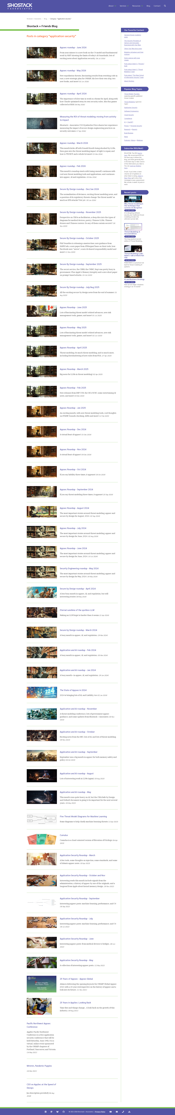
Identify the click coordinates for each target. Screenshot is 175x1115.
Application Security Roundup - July (76, 918)
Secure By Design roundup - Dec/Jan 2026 (79, 189)
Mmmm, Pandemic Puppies (39, 1065)
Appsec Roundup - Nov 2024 (73, 449)
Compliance (128, 118)
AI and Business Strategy (134, 279)
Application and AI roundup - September (79, 751)
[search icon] (165, 6)
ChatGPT (130, 122)
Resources (136, 6)
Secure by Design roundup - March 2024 (78, 630)
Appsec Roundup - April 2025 (73, 347)
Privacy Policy (100, 1112)
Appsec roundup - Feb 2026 (73, 166)
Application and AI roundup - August (77, 773)
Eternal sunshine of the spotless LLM (77, 610)
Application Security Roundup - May (76, 960)
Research (127, 129)
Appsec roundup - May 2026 (73, 70)
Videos (133, 140)
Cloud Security (129, 115)
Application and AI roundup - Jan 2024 (78, 670)
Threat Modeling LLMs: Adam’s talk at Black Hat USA (134, 255)
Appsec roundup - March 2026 (74, 143)
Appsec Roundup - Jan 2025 (73, 407)
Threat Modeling (129, 102)
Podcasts (127, 140)
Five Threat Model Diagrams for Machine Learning (83, 816)
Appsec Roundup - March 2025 (74, 369)
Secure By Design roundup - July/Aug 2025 (79, 287)
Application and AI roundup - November (78, 708)
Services (123, 6)
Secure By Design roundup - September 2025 (81, 264)
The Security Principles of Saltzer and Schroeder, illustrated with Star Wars (132, 43)
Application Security (130, 107)
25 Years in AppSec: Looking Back (75, 1002)
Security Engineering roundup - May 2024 (79, 568)
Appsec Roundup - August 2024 (74, 508)
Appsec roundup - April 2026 (73, 93)
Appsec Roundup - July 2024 (73, 528)
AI (125, 122)
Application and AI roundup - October (77, 731)
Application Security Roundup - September (80, 898)
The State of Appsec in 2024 (73, 690)
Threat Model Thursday (131, 94)
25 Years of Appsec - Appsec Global (76, 978)
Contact (157, 6)
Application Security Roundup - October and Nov (82, 875)
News (126, 137)
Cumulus (64, 835)
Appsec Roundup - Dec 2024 (73, 429)
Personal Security (136, 126)
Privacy (126, 126)
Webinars (140, 140)
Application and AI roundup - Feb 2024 (78, 650)
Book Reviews (128, 133)
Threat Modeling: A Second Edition (132, 232)
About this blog (129, 81)
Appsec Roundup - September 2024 (76, 489)
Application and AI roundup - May (75, 792)
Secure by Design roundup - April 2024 (78, 588)
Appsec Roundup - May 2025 (73, 327)
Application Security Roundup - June (77, 938)
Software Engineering (131, 111)
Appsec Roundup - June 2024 (73, 548)
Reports (134, 129)
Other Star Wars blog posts (133, 48)
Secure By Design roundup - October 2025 (79, 238)
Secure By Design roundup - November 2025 (80, 212)
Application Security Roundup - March (77, 855)
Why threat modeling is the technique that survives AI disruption (133, 205)
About (111, 6)
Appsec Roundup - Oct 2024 (73, 469)
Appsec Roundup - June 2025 (73, 307)
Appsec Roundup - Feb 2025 (73, 387)
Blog (148, 6)
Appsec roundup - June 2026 (73, 47)
